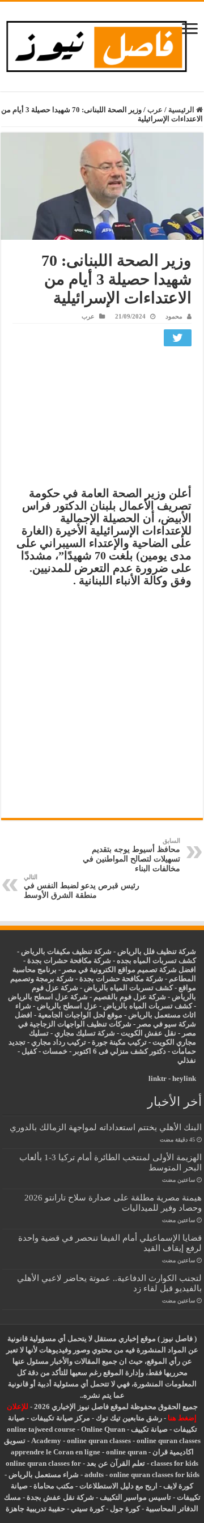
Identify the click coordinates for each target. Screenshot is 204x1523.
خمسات (54, 1051)
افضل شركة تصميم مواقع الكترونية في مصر (129, 969)
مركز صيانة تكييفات (60, 1418)
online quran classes (99, 1440)
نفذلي (186, 1060)
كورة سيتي (86, 1508)
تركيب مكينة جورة (119, 1042)
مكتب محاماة (53, 1486)
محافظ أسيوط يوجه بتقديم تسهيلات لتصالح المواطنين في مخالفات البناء (131, 855)
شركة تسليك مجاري (84, 1033)
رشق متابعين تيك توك (129, 1418)
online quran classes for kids (154, 1474)
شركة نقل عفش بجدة (60, 1497)
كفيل (29, 1051)
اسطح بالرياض (60, 1006)
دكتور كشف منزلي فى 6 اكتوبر (119, 1051)
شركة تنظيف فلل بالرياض (156, 951)
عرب (155, 109)
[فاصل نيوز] (102, 44)
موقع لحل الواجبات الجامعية (80, 1015)
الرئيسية (182, 109)
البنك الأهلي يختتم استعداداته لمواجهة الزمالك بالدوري (106, 1127)
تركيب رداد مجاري (58, 1042)
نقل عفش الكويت (148, 1033)
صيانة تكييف (149, 1429)
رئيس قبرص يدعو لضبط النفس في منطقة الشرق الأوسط (81, 886)
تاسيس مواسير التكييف (135, 1497)
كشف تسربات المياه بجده (156, 960)
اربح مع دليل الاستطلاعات (118, 1486)
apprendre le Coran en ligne (55, 1452)
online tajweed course (41, 1429)
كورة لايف (178, 1486)
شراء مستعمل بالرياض (43, 1474)
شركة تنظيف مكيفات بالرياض (66, 951)
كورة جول (124, 1508)
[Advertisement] (102, 419)
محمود (173, 316)
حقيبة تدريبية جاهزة (35, 1508)
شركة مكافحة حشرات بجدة (121, 978)
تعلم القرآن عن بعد (116, 1463)
